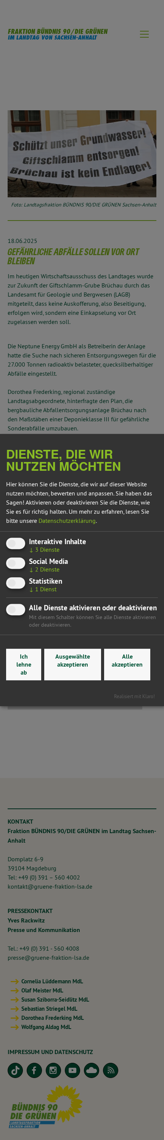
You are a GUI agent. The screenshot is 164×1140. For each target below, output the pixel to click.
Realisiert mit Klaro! (134, 696)
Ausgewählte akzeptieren (72, 660)
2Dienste (44, 569)
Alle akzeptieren (127, 660)
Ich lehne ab (23, 664)
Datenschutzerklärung (67, 520)
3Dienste (44, 549)
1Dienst (42, 589)
